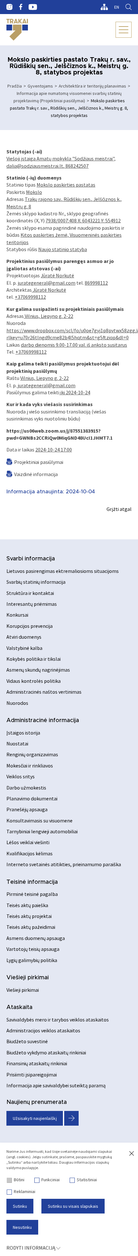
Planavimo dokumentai (31, 798)
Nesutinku (22, 1227)
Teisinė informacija (32, 882)
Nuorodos (17, 703)
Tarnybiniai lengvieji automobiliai (42, 831)
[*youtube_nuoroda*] (33, 7)
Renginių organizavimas (32, 754)
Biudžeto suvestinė (27, 1041)
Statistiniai (87, 1180)
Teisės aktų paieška (27, 905)
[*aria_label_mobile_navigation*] (124, 30)
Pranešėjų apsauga (26, 809)
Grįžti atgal (119, 509)
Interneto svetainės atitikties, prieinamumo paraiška (63, 864)
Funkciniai (50, 1180)
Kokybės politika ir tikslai (33, 659)
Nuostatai (17, 743)
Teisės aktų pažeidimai (30, 927)
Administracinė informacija (42, 720)
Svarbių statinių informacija (35, 582)
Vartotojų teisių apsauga (32, 949)
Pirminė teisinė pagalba (32, 894)
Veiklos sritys (20, 776)
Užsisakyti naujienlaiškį (35, 1118)
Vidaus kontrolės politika (33, 681)
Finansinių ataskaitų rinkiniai (36, 1063)
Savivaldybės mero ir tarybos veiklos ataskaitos (57, 1019)
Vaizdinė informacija (36, 474)
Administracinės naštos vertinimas (44, 692)
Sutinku (20, 1206)
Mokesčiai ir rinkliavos (29, 765)
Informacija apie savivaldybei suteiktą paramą (56, 1085)
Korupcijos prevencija (29, 626)
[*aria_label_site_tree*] (104, 7)
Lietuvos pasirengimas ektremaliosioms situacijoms (62, 571)
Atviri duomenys (23, 637)
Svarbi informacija (30, 559)
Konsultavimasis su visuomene (39, 820)
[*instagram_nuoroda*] (9, 7)
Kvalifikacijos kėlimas (29, 853)
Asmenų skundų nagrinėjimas (38, 670)
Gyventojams (40, 86)
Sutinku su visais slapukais (73, 1206)
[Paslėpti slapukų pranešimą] (131, 1154)
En (116, 7)
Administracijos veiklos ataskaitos (43, 1030)
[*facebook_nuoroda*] (20, 7)
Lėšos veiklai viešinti (27, 842)
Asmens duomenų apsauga (35, 938)
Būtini (19, 1180)
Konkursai (17, 615)
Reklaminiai (24, 1191)
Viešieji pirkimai (27, 978)
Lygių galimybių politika (31, 960)
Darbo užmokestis (26, 787)
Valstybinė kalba (24, 648)
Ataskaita (19, 1007)
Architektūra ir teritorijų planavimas (92, 86)
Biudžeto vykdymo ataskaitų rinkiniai (46, 1052)
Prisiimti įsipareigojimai (31, 1074)
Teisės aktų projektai (29, 916)
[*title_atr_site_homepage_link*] (17, 30)
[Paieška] (128, 7)
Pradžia (14, 86)
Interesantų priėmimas (31, 604)
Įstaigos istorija (23, 732)
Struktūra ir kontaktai (30, 593)
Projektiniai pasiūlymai (38, 462)
